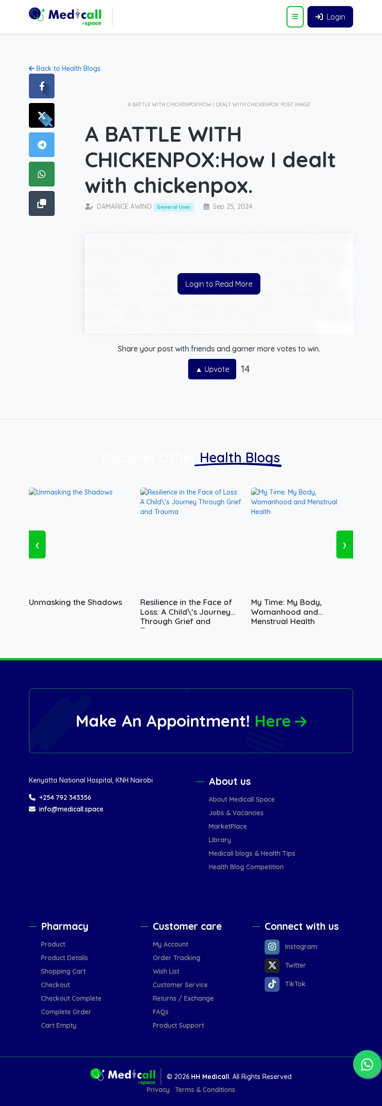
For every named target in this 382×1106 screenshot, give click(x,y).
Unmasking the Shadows (75, 602)
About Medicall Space (242, 799)
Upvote (212, 369)
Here (272, 721)
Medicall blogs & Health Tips (252, 853)
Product (53, 944)
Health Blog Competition (246, 867)
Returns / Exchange (183, 998)
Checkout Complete (71, 998)
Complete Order (66, 1012)
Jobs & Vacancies (236, 813)
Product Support (178, 1025)
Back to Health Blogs (67, 68)
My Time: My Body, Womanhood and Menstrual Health (286, 607)
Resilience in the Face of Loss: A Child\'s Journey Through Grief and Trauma (186, 607)
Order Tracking (176, 958)
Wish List (166, 971)
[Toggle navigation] (295, 16)
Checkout (55, 985)
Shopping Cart (63, 971)
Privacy (158, 1089)
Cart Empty (58, 1025)
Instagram (301, 946)
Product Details (64, 958)
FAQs (161, 1012)
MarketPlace (228, 826)
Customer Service (180, 985)
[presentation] (37, 544)
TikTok (295, 984)
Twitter (295, 965)
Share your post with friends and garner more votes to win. (219, 348)
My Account (170, 944)
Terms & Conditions (205, 1089)
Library (220, 840)
